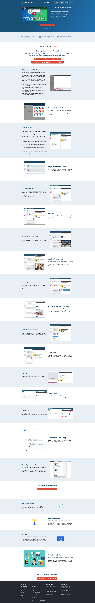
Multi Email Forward (49, 594)
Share (66, 2)
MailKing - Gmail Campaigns (51, 591)
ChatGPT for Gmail (49, 592)
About (22, 597)
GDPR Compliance (35, 597)
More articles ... (63, 595)
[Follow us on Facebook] (26, 586)
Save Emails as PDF (49, 588)
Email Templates (49, 589)
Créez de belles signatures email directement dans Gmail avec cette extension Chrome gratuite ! (67, 593)
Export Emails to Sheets (50, 586)
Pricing (56, 2)
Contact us (34, 588)
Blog (22, 593)
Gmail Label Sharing (49, 596)
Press (22, 595)
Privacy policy (34, 594)
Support (61, 2)
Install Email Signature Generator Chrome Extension (47, 62)
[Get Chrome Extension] (49, 28)
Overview (23, 590)
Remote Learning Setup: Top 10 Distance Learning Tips (66, 590)
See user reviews (62, 37)
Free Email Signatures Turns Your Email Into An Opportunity (66, 587)
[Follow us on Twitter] (24, 586)
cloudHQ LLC (42, 600)
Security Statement (35, 595)
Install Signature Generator (47, 25)
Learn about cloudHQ (45, 37)
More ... (47, 597)
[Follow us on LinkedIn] (22, 586)
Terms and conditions (36, 592)
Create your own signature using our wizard (47, 59)
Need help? (34, 586)
